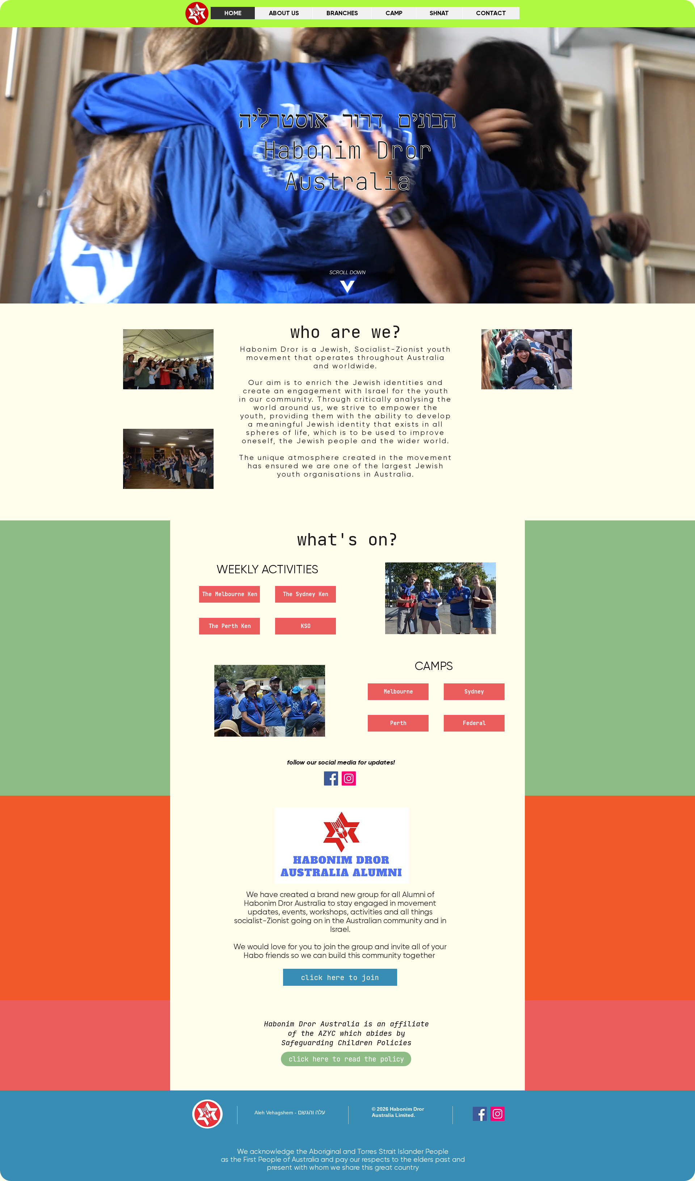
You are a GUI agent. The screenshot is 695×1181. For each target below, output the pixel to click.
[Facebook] (331, 778)
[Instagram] (349, 778)
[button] (269, 701)
